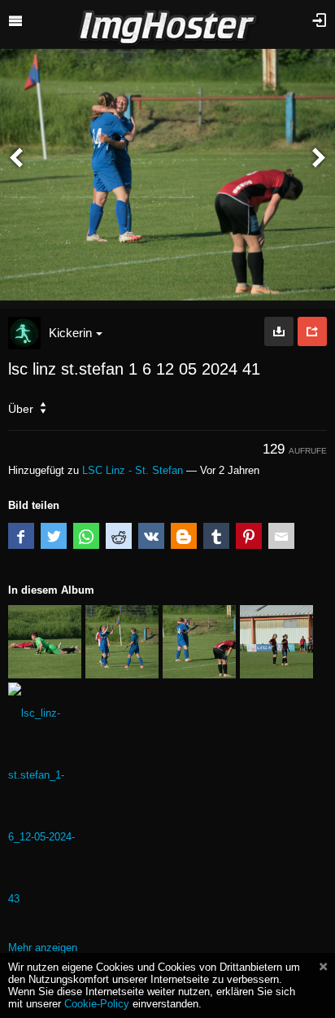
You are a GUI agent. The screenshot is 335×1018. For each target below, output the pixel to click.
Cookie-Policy (96, 1004)
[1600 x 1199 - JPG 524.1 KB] (279, 331)
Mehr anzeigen (42, 947)
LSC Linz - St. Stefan (132, 470)
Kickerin (70, 333)
